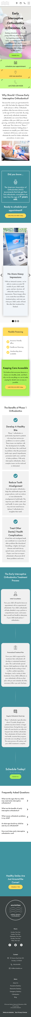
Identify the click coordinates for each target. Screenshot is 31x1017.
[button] (28, 3)
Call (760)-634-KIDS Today (15, 215)
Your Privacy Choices (21, 1012)
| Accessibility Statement (15, 1007)
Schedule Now (15, 55)
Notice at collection (8, 1012)
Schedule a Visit (15, 887)
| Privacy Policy (15, 1006)
